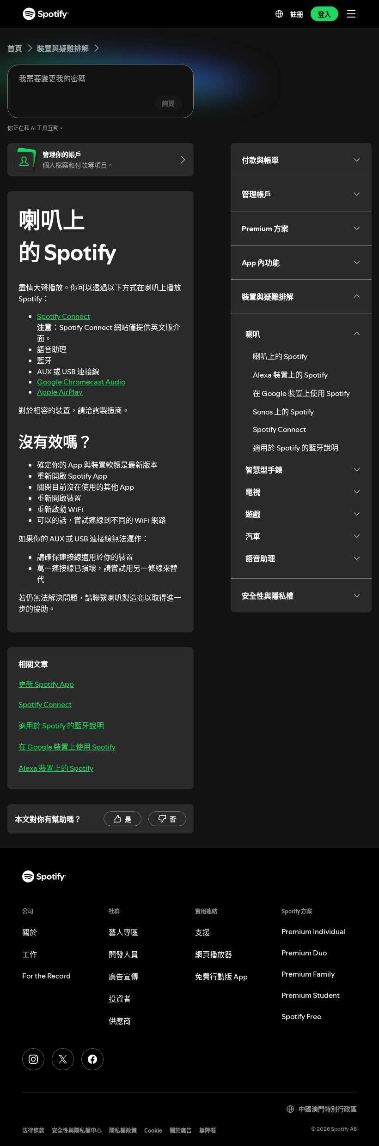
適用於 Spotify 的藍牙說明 (61, 725)
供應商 (120, 1021)
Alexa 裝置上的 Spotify (55, 768)
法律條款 (33, 1130)
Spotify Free (301, 1016)
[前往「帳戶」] (179, 160)
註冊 (296, 14)
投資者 (120, 999)
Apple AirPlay (60, 392)
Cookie (153, 1130)
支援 (202, 932)
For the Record (46, 976)
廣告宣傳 (123, 977)
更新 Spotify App (46, 684)
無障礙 (207, 1130)
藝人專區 (123, 932)
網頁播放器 (213, 954)
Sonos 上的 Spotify (283, 412)
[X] (63, 1059)
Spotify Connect (63, 316)
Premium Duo (304, 953)
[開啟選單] (351, 14)
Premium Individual (313, 931)
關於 (29, 932)
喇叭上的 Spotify (280, 356)
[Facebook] (92, 1059)
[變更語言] (279, 13)
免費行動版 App (221, 977)
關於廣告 (181, 1130)
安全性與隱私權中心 (77, 1130)
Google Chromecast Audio (81, 382)
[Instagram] (33, 1059)
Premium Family (308, 974)
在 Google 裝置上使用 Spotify (67, 747)
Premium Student (310, 995)
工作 (29, 954)
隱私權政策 (123, 1130)
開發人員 (123, 954)
